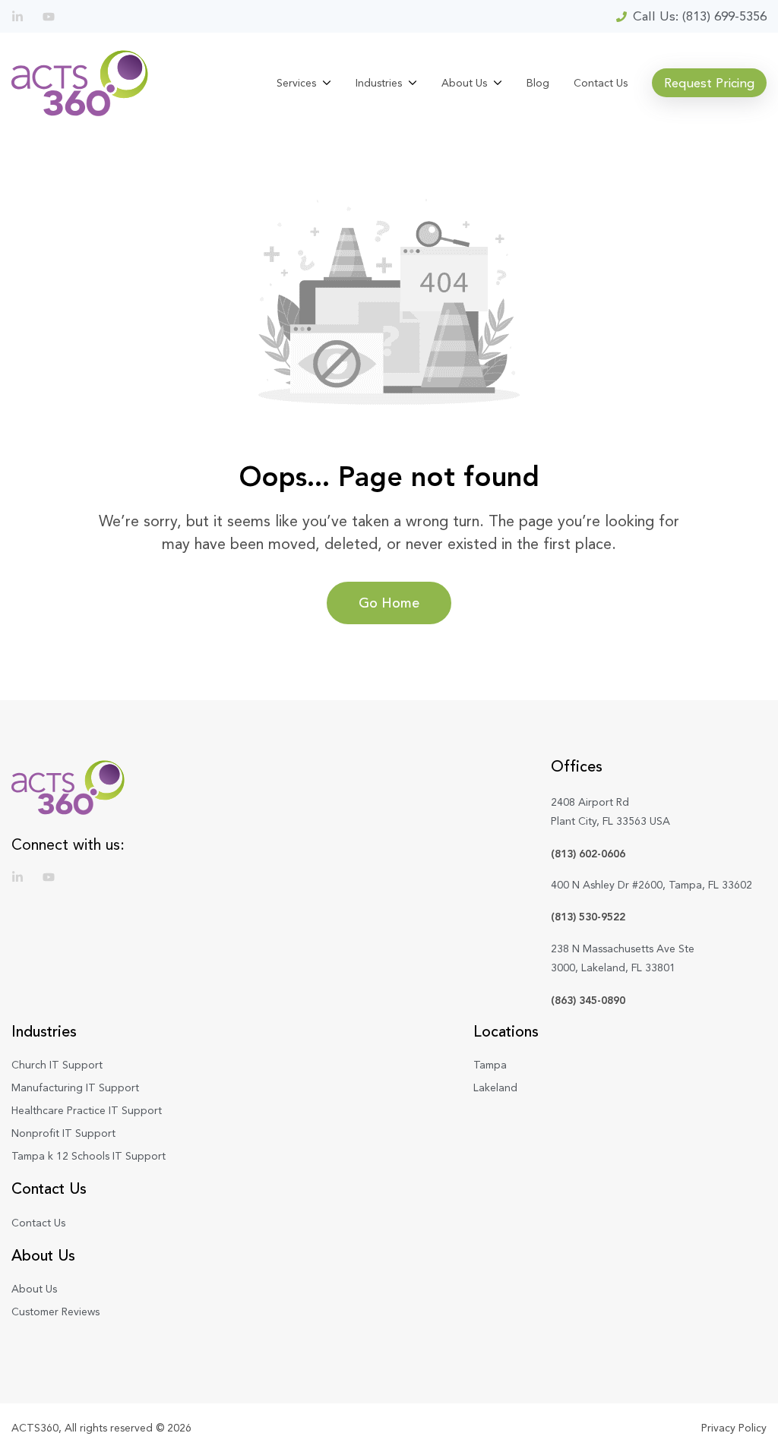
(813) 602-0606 (588, 854)
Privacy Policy (734, 1428)
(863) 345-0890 (588, 1000)
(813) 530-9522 (588, 917)
